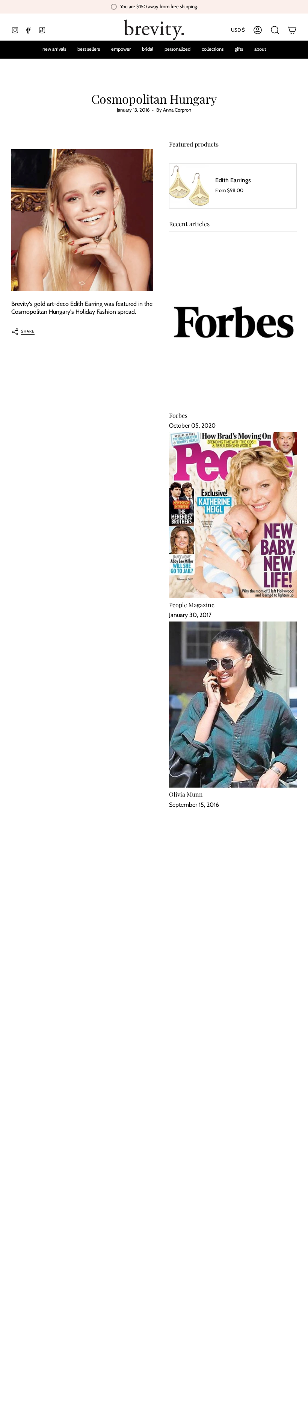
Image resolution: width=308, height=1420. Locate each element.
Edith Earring (86, 303)
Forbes (178, 415)
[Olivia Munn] (233, 705)
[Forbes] (233, 326)
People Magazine (191, 605)
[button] (177, 50)
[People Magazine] (233, 515)
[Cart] (292, 30)
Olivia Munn (186, 794)
